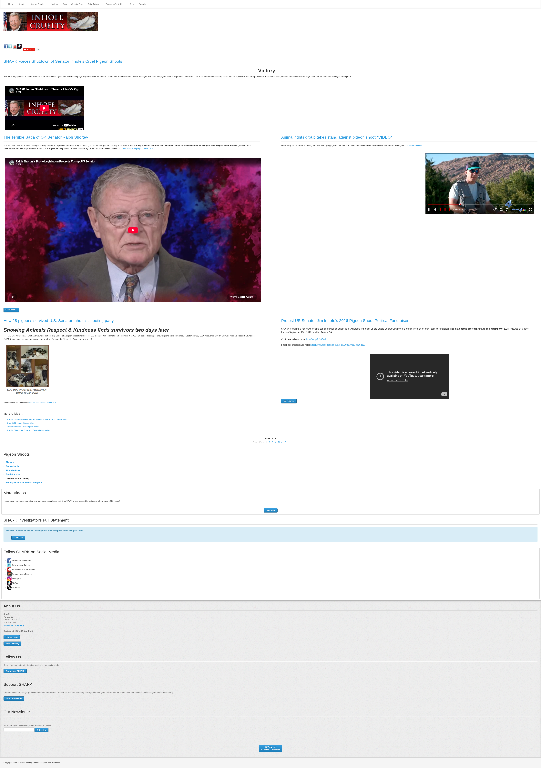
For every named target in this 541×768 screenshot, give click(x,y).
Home (11, 4)
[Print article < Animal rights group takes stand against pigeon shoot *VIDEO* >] (536, 145)
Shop (131, 4)
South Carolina (13, 474)
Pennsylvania (12, 466)
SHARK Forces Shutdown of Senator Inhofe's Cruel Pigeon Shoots (63, 61)
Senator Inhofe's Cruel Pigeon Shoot (22, 426)
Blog (65, 4)
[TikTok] (9, 583)
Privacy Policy (12, 644)
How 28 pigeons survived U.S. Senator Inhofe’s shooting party (59, 320)
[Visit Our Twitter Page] (9, 565)
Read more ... (11, 310)
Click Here (270, 510)
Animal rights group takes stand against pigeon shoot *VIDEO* (336, 137)
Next (280, 442)
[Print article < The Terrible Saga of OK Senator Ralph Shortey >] (259, 145)
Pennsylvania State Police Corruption (24, 482)
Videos (55, 4)
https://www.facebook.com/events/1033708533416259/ (337, 345)
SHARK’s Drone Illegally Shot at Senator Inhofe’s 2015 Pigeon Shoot (36, 419)
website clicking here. (42, 403)
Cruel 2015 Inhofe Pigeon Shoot (20, 423)
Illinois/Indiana (13, 470)
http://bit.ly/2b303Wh (316, 339)
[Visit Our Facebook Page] (9, 560)
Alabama (10, 462)
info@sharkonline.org (14, 625)
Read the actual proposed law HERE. (138, 149)
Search (142, 4)
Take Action (93, 4)
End (286, 442)
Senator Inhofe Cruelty (18, 478)
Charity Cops (77, 4)
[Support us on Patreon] (9, 574)
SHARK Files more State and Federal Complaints (28, 430)
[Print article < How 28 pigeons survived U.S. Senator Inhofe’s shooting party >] (259, 328)
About (21, 4)
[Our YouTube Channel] (9, 569)
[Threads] (9, 587)
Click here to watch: (414, 145)
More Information (14, 698)
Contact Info (12, 637)
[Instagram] (9, 578)
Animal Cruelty (38, 4)
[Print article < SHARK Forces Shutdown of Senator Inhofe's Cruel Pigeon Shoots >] (536, 69)
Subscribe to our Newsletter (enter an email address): (27, 725)
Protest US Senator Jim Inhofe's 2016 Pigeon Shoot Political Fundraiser (344, 320)
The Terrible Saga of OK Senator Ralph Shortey (46, 137)
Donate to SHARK (114, 4)
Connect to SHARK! (15, 671)
